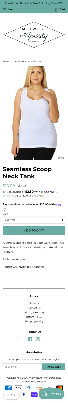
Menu (11, 9)
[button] (34, 192)
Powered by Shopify (34, 381)
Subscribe (53, 367)
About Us (34, 303)
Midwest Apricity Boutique (44, 377)
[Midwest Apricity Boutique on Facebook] (30, 340)
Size (5, 213)
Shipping (8, 195)
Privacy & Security (34, 312)
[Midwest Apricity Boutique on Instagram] (38, 340)
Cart (62, 9)
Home (6, 61)
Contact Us (34, 308)
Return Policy (34, 317)
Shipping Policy (34, 321)
